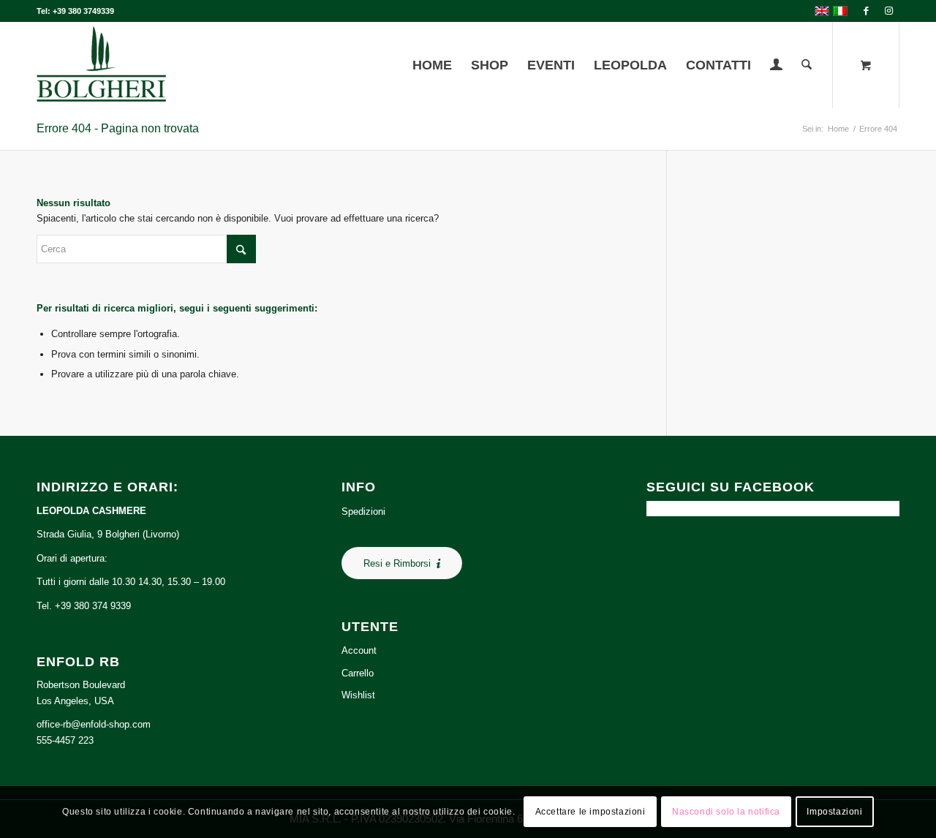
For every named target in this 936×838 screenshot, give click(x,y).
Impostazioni (834, 812)
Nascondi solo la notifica (726, 812)
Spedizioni (363, 511)
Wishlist (358, 695)
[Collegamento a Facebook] (866, 11)
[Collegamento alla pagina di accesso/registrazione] (776, 66)
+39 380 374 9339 (93, 605)
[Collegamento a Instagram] (888, 11)
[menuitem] (432, 65)
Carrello (357, 673)
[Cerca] (806, 65)
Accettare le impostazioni (590, 812)
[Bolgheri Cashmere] (101, 65)
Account (359, 650)
